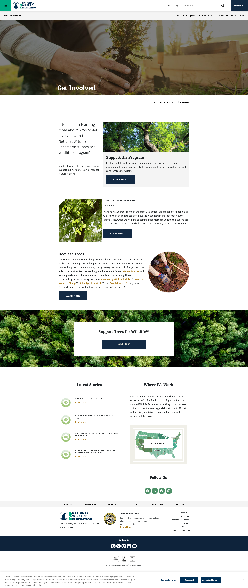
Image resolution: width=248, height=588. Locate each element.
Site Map (187, 523)
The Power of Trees (226, 16)
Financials (186, 527)
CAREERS (180, 504)
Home (243, 16)
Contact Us (165, 6)
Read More (80, 402)
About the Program (185, 16)
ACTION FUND (157, 504)
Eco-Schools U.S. (119, 283)
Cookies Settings (168, 580)
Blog (176, 6)
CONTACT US (90, 504)
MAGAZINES (113, 504)
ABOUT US (68, 504)
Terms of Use (185, 513)
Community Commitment (181, 530)
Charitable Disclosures (181, 520)
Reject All (189, 580)
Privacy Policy (185, 516)
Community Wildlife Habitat (116, 279)
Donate (239, 5)
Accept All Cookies (210, 580)
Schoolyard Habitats (90, 283)
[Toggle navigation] (5, 5)
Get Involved (205, 16)
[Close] (243, 580)
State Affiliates (130, 271)
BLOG (135, 504)
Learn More (120, 179)
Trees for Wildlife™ (168, 102)
